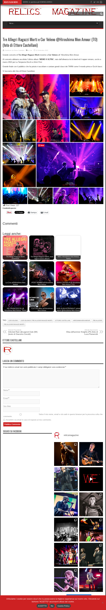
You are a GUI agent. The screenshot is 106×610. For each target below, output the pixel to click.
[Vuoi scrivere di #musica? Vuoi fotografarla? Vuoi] (91, 479)
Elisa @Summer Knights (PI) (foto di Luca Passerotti (82, 332)
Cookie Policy (63, 606)
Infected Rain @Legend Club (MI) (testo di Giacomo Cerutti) (23, 332)
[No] (102, 602)
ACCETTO (42, 606)
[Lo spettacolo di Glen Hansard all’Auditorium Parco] (91, 454)
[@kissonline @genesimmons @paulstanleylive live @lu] (66, 555)
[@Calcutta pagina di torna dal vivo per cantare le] (66, 504)
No (52, 606)
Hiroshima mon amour (81, 320)
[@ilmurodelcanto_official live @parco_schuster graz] (91, 555)
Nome (5, 390)
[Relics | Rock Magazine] (53, 12)
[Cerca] (101, 14)
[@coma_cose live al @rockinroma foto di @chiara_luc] (66, 580)
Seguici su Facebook (12, 431)
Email (5, 398)
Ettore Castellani (19, 50)
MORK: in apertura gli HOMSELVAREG (37, 2)
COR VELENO (13, 320)
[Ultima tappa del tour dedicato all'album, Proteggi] (66, 454)
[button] (36, 96)
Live (31, 50)
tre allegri (97, 320)
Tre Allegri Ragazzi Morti (14, 324)
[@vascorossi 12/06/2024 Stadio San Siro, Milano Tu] (66, 479)
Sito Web (7, 406)
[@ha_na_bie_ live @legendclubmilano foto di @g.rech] (91, 529)
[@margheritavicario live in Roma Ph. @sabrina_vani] (91, 504)
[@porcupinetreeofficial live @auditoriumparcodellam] (91, 580)
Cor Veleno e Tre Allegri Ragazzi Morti (36, 320)
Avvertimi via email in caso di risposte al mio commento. (28, 420)
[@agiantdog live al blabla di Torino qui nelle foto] (66, 529)
